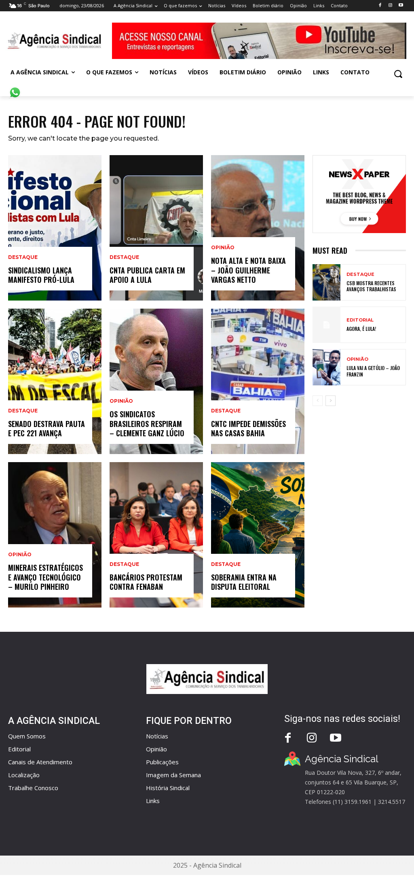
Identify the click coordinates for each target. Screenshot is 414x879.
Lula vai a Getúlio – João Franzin (373, 371)
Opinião (20, 554)
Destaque (23, 257)
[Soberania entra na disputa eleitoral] (257, 535)
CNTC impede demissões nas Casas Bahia (248, 428)
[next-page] (330, 400)
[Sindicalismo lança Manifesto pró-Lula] (54, 228)
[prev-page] (318, 400)
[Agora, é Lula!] (326, 325)
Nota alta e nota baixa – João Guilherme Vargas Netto (248, 270)
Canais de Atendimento (40, 762)
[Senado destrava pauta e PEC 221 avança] (54, 381)
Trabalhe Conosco (33, 788)
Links (153, 801)
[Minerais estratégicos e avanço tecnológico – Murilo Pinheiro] (54, 535)
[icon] (15, 88)
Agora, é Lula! (361, 328)
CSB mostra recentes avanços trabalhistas (371, 286)
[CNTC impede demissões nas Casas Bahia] (257, 381)
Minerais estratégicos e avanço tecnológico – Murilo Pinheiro (45, 577)
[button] (398, 74)
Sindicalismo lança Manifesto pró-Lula (41, 275)
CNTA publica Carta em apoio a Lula (147, 275)
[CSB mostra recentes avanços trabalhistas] (326, 282)
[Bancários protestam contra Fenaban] (156, 535)
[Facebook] (380, 5)
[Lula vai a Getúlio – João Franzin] (326, 367)
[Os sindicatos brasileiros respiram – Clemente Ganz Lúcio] (156, 381)
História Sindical (168, 788)
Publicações (162, 762)
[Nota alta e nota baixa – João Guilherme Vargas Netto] (257, 228)
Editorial (360, 320)
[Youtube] (401, 5)
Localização (24, 775)
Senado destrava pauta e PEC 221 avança (46, 428)
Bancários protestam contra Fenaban (146, 582)
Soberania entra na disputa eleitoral (244, 582)
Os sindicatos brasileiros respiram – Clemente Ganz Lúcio (147, 423)
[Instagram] (390, 5)
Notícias (157, 736)
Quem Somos (27, 736)
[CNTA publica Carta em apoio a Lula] (156, 228)
